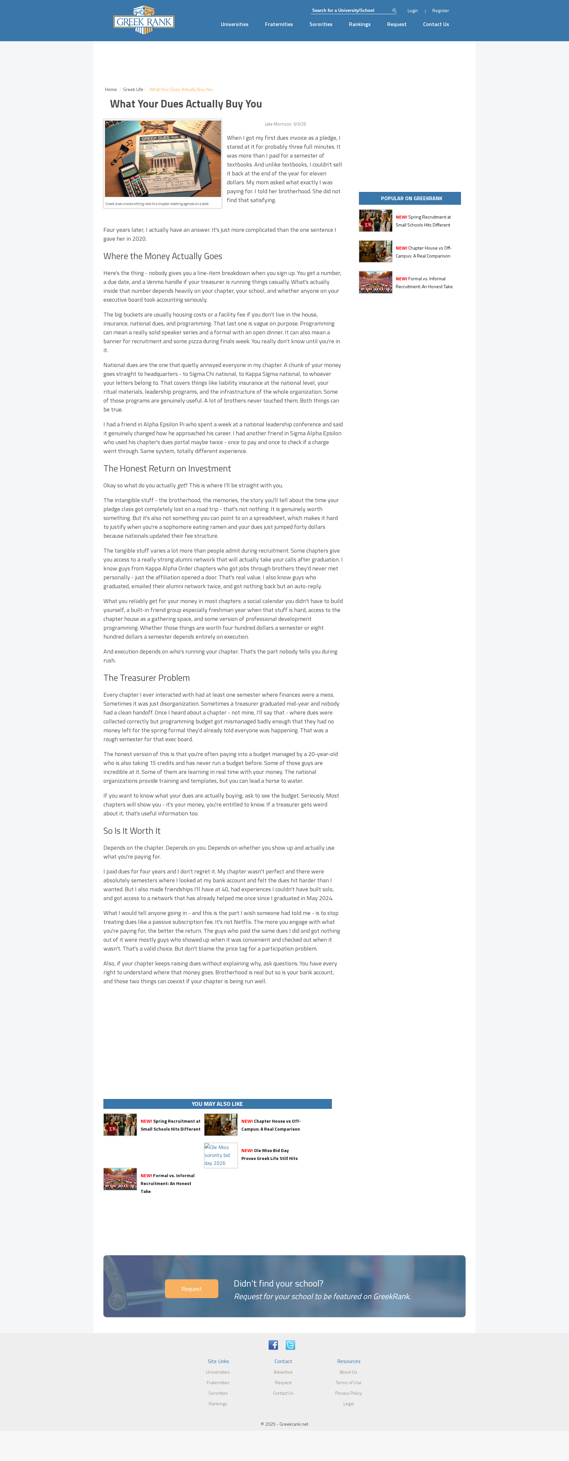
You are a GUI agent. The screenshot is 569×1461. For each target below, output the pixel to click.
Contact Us (436, 24)
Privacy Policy (348, 1392)
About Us (348, 1371)
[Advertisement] (223, 1042)
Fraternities (279, 24)
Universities (235, 24)
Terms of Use (349, 1382)
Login (413, 10)
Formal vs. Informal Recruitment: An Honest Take (168, 1183)
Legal (348, 1403)
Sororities (321, 24)
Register (440, 10)
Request (397, 24)
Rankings (360, 24)
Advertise (283, 1371)
